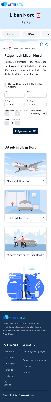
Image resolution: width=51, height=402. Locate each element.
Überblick (11, 34)
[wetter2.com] (12, 4)
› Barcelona (9, 351)
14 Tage (31, 34)
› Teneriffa (8, 369)
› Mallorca (8, 376)
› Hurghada (9, 363)
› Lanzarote (9, 357)
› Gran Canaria (7, 383)
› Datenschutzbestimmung (35, 358)
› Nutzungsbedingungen (34, 351)
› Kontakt (27, 372)
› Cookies (27, 366)
